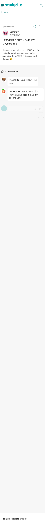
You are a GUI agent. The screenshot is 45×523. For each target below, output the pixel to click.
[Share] (34, 26)
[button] (39, 26)
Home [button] (5, 12)
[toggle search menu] (41, 5)
